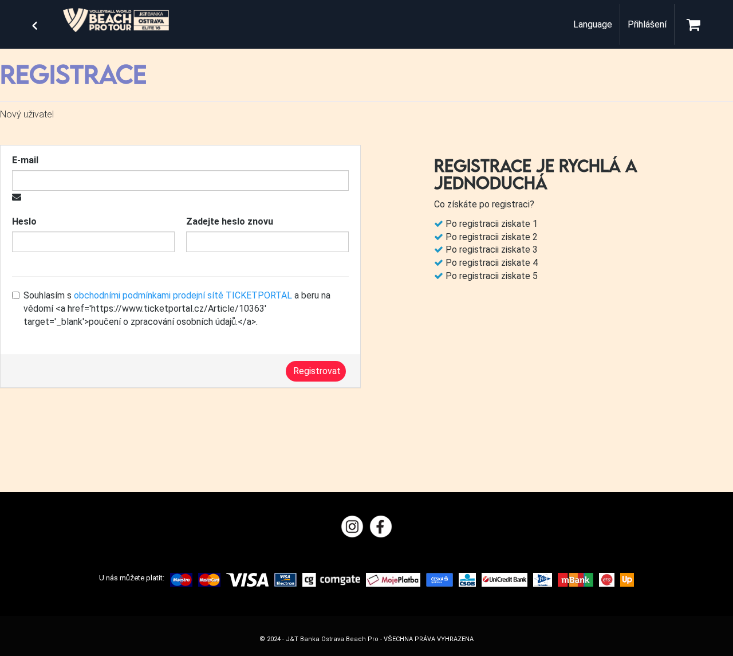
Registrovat (317, 371)
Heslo (24, 221)
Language (592, 24)
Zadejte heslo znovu (229, 221)
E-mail (25, 160)
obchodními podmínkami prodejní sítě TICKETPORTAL (183, 295)
